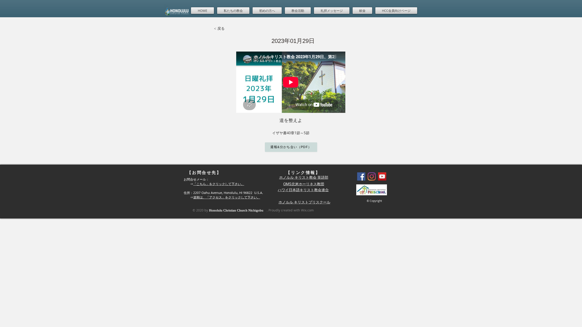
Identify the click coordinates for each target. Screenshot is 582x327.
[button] (233, 10)
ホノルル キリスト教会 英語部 (303, 177)
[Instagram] (372, 176)
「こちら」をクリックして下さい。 (218, 184)
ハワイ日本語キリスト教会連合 (303, 190)
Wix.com (307, 210)
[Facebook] (361, 176)
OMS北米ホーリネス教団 (303, 184)
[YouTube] (382, 176)
